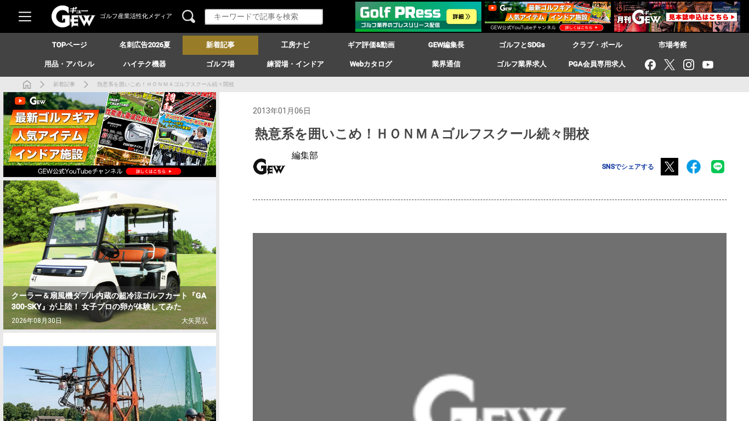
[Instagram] (688, 64)
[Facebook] (650, 64)
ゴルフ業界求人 (522, 64)
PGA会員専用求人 (597, 64)
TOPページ (69, 45)
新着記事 (64, 84)
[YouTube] (707, 64)
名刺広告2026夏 (145, 45)
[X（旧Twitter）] (669, 64)
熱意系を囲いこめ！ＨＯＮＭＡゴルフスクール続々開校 (165, 84)
